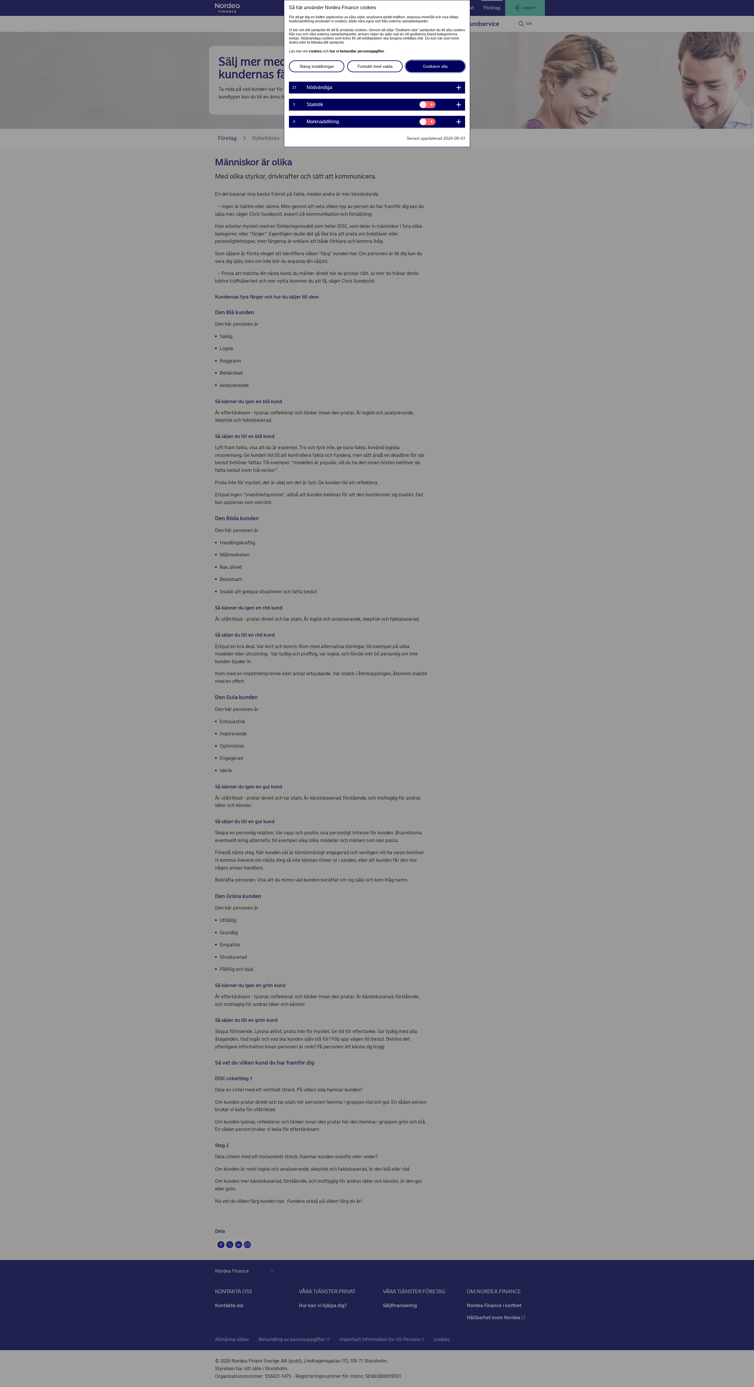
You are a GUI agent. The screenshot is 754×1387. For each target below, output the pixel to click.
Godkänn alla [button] (435, 66)
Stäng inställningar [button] (317, 66)
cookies (316, 51)
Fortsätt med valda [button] (375, 66)
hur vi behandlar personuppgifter (357, 51)
